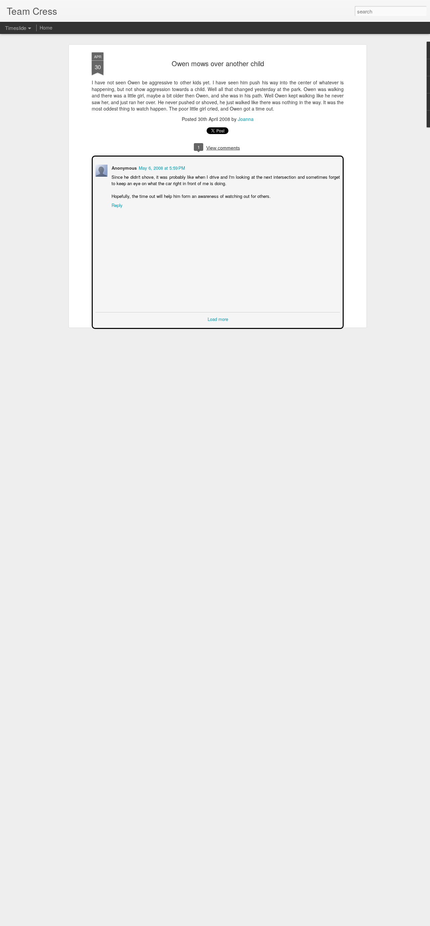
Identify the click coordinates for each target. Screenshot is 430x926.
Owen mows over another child (218, 63)
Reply (116, 204)
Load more (218, 318)
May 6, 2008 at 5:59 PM (161, 167)
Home (46, 27)
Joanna (246, 119)
